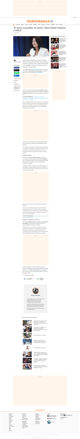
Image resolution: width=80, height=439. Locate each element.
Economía (53, 24)
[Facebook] (69, 17)
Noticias (14, 34)
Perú (15, 82)
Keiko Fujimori (36, 69)
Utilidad (48, 24)
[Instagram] (72, 17)
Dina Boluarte (40, 72)
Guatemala (16, 80)
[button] (14, 24)
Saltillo (22, 24)
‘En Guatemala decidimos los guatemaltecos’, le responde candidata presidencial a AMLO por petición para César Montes (35, 98)
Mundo (30, 24)
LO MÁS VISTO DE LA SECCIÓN (58, 36)
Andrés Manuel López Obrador (17, 88)
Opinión (35, 24)
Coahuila (18, 24)
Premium (60, 24)
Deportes (43, 24)
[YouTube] (74, 17)
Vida (57, 24)
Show (39, 24)
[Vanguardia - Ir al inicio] (40, 21)
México (26, 24)
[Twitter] (71, 17)
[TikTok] (76, 17)
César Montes (16, 90)
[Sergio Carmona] (35, 290)
